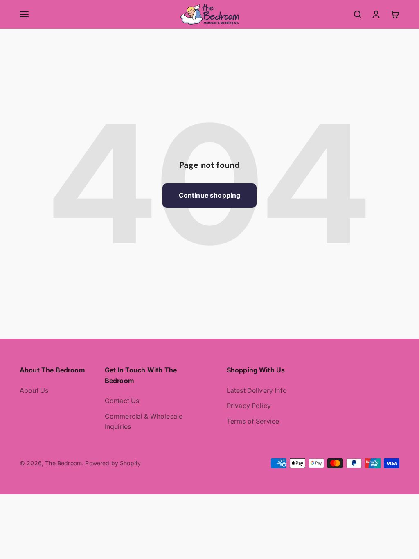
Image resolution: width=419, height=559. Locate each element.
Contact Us (122, 401)
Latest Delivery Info (257, 390)
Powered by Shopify (113, 463)
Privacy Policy (249, 405)
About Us (34, 390)
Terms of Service (253, 421)
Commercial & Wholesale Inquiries (144, 421)
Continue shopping (210, 195)
